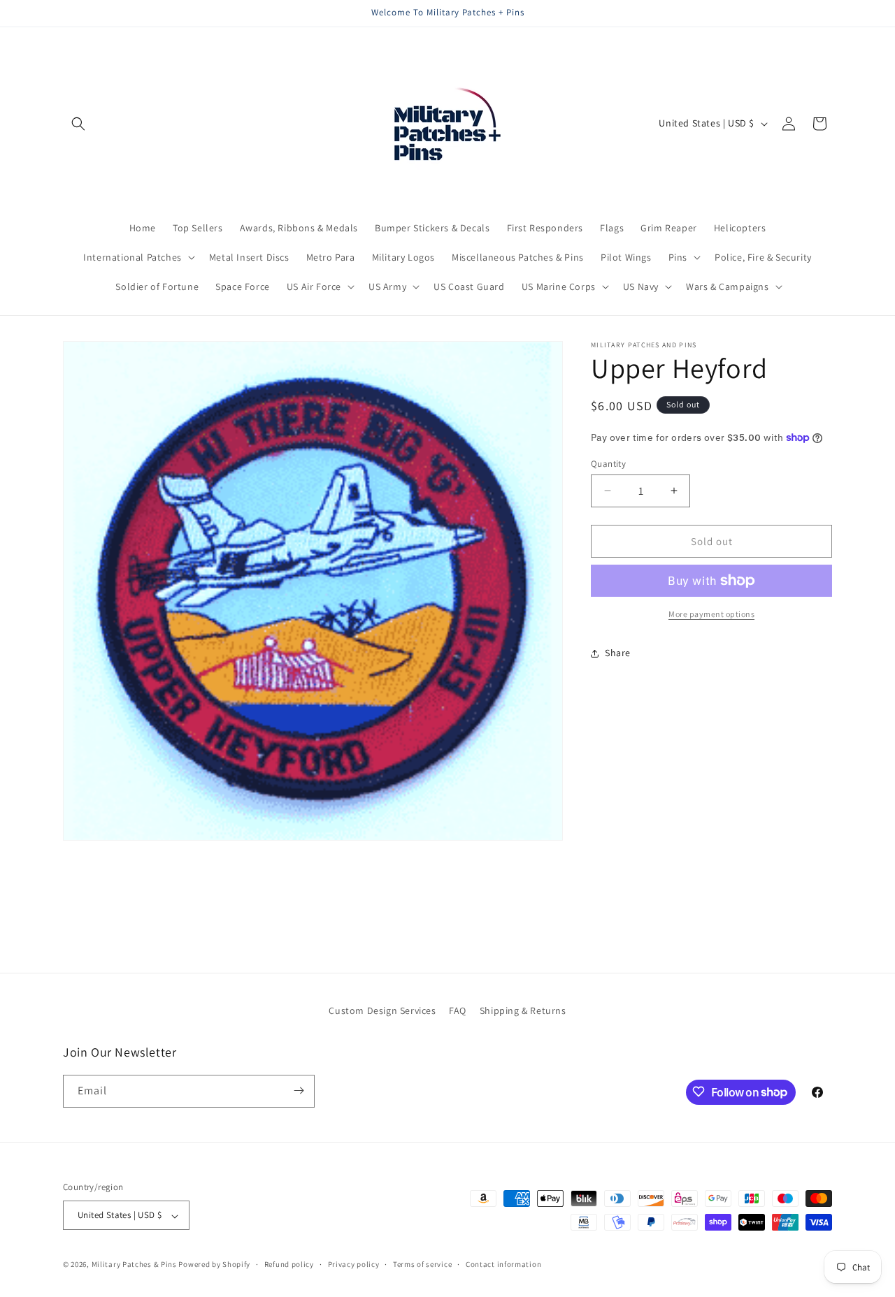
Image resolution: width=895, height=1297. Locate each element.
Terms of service (422, 1264)
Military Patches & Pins (134, 1265)
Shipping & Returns (523, 1010)
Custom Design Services (382, 1010)
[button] (78, 123)
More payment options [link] (711, 614)
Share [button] (618, 652)
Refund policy (289, 1264)
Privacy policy (354, 1264)
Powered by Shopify (214, 1265)
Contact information (503, 1264)
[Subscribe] (298, 1090)
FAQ (457, 1010)
